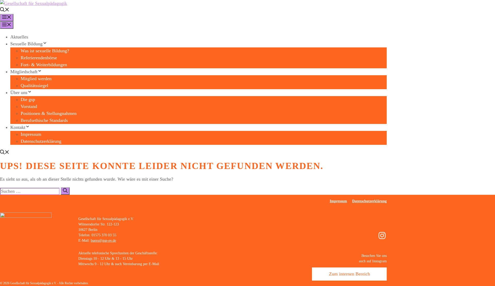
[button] (4, 10)
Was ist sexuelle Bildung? (45, 50)
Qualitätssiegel (34, 85)
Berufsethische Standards (44, 120)
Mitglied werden (36, 78)
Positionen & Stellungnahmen (49, 113)
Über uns (18, 92)
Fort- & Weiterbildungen (44, 64)
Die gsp (28, 99)
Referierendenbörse (39, 57)
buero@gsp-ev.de (103, 240)
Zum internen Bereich (349, 273)
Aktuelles (19, 36)
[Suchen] (65, 191)
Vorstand (29, 106)
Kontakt (17, 127)
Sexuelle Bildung (26, 43)
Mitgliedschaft (23, 71)
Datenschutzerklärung (41, 141)
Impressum (31, 134)
